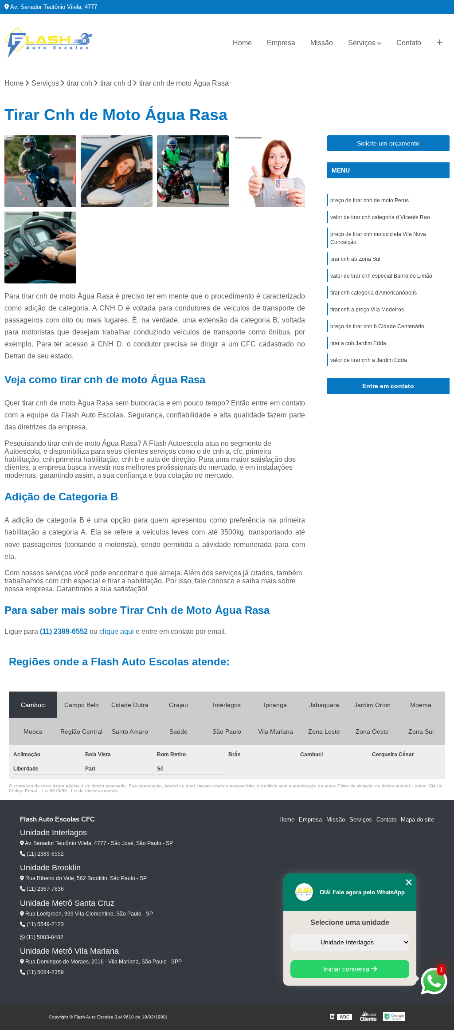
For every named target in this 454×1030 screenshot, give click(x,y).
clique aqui (116, 631)
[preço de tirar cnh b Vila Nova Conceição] (117, 171)
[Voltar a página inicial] (48, 43)
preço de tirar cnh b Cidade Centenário (377, 326)
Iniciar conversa (347, 969)
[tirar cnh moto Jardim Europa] (193, 171)
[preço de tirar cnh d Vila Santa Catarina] (40, 247)
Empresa (281, 43)
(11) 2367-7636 (44, 889)
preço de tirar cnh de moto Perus (369, 200)
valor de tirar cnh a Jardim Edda (368, 360)
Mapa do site (417, 819)
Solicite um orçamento (388, 143)
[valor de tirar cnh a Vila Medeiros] (269, 171)
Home (242, 43)
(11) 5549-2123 (44, 924)
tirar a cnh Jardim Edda (358, 343)
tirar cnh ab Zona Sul (355, 259)
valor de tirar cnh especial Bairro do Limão (381, 276)
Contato (408, 43)
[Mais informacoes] (440, 43)
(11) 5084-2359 (44, 972)
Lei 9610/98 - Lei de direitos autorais (79, 790)
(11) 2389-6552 (65, 631)
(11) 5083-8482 (44, 937)
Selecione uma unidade (349, 922)
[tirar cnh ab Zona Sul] (40, 171)
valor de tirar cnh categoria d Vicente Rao (380, 217)
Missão (321, 43)
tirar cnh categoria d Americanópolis (373, 293)
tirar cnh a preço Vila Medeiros (367, 310)
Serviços (362, 43)
